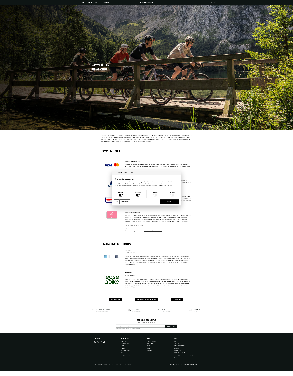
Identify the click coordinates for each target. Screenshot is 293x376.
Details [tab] (126, 172)
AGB (95, 365)
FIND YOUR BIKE (115, 299)
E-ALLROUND (150, 343)
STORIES (122, 353)
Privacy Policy (131, 328)
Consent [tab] (119, 172)
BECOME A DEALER (125, 350)
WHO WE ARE (124, 341)
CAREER (122, 348)
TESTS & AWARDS (125, 355)
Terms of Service (136, 328)
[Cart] (212, 2)
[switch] (138, 195)
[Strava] (104, 342)
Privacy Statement (102, 365)
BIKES (83, 2)
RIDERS (122, 346)
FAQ (175, 341)
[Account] (215, 2)
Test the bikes (104, 2)
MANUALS (176, 348)
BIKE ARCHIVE (177, 350)
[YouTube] (101, 342)
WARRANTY (177, 343)
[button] (78, 2)
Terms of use (111, 365)
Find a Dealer (92, 2)
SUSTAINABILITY (124, 343)
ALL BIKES (149, 350)
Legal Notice (119, 365)
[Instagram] (95, 342)
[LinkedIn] (98, 342)
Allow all (169, 201)
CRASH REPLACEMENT (179, 346)
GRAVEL (149, 348)
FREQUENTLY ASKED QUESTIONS (146, 299)
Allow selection (124, 201)
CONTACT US (177, 299)
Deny (116, 201)
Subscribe (171, 326)
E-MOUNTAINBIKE (151, 341)
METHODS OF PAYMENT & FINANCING (183, 355)
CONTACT (176, 357)
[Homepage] (146, 2)
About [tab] (131, 172)
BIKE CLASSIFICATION (179, 353)
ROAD (148, 346)
